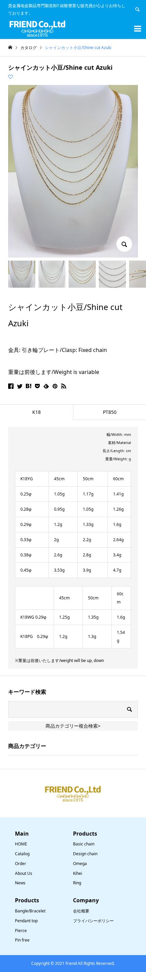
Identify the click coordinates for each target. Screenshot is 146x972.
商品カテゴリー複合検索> (73, 726)
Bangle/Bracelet (30, 911)
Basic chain (83, 844)
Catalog (22, 854)
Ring (77, 883)
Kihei (77, 873)
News (20, 883)
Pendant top (26, 921)
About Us (23, 873)
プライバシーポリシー (93, 921)
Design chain (85, 854)
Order (20, 863)
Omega (80, 863)
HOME (21, 844)
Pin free (22, 940)
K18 (36, 412)
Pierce (21, 930)
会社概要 (81, 911)
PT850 (109, 412)
